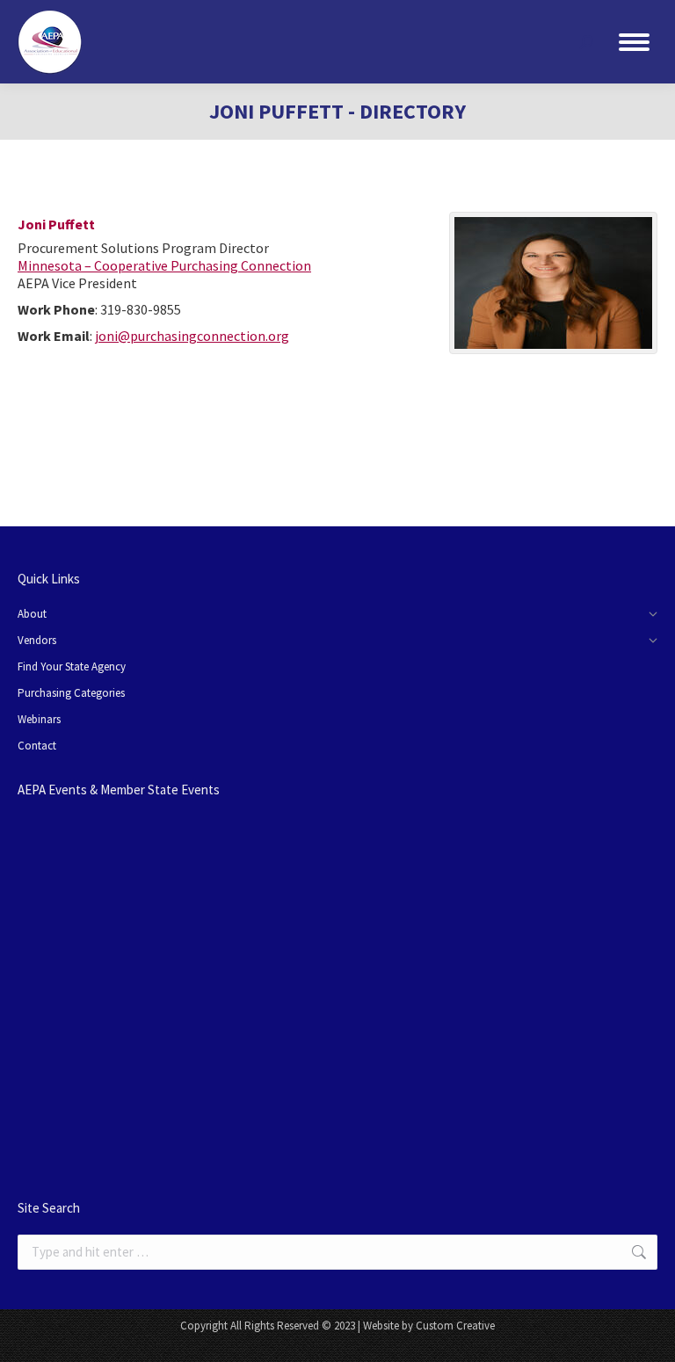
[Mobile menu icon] (634, 42)
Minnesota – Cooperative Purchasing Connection (164, 265)
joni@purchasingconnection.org (192, 335)
